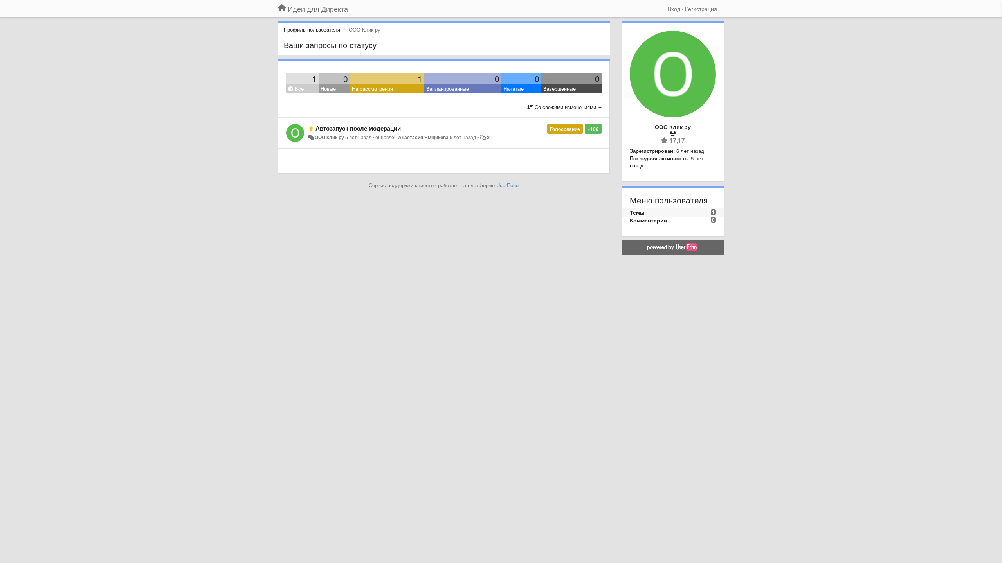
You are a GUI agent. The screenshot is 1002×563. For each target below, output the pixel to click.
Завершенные (559, 88)
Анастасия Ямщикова (423, 137)
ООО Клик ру (329, 137)
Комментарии (648, 220)
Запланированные (447, 88)
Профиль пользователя (312, 29)
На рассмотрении (372, 88)
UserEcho (507, 185)
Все (298, 88)
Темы (637, 212)
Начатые (513, 88)
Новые (328, 88)
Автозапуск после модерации (358, 128)
